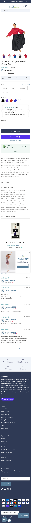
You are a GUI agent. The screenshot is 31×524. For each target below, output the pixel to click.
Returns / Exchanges (7, 417)
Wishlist (3, 444)
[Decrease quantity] (3, 124)
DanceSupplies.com (10, 517)
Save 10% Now (23, 267)
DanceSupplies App (7, 452)
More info (15, 151)
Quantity (4, 120)
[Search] (2, 10)
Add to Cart (15, 131)
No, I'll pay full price (23, 268)
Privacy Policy (5, 455)
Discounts (4, 441)
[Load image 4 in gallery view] (15, 37)
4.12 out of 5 (20, 246)
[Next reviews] (28, 111)
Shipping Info (5, 412)
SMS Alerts (4, 458)
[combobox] (15, 10)
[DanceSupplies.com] (14, 6)
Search (3, 425)
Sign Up (6, 484)
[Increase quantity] (13, 124)
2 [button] (14, 349)
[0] (26, 6)
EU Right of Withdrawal (8, 423)
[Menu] (2, 6)
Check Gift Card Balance (8, 449)
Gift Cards (4, 447)
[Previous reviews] (3, 111)
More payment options (15, 141)
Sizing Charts (5, 420)
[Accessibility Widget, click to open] (9, 520)
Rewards (4, 438)
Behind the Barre (6, 461)
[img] (5, 278)
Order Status (5, 414)
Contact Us (4, 409)
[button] (5, 67)
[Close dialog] (29, 252)
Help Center (4, 428)
